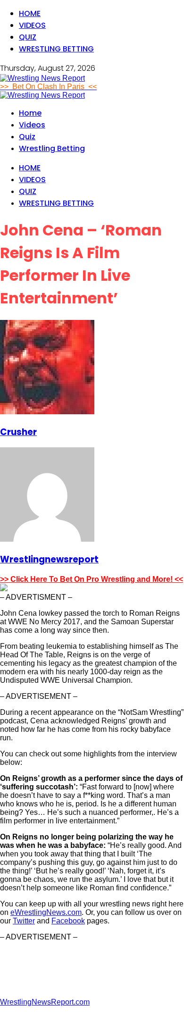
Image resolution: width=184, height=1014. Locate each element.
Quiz (27, 37)
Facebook (68, 921)
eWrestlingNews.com (46, 912)
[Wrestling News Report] (42, 78)
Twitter (24, 921)
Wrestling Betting (56, 48)
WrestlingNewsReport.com (45, 1002)
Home (30, 13)
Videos (32, 25)
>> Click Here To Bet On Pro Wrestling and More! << (91, 579)
